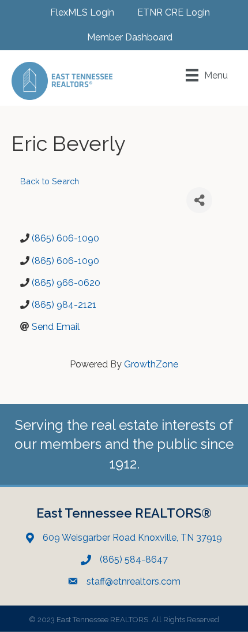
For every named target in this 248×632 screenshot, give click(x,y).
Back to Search (49, 181)
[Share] (199, 200)
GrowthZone (151, 364)
